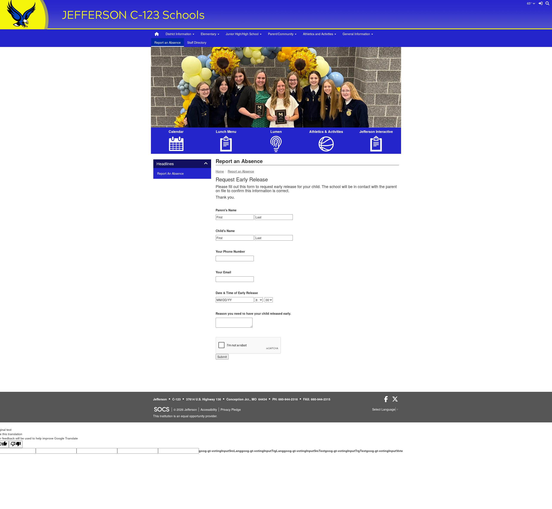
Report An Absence (170, 173)
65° (530, 3)
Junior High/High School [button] (242, 34)
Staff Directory (196, 42)
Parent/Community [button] (281, 34)
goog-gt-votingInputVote (384, 451)
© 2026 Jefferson (185, 409)
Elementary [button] (209, 34)
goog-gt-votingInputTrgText (345, 451)
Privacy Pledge (231, 409)
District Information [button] (179, 34)
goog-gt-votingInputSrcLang (220, 451)
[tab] (182, 163)
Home (220, 171)
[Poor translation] (16, 444)
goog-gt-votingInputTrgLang (262, 451)
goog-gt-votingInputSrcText (304, 451)
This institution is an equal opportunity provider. (185, 416)
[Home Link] (156, 34)
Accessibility (209, 409)
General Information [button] (357, 34)
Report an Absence (167, 42)
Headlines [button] (170, 164)
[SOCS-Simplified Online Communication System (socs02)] (161, 409)
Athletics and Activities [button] (318, 34)
